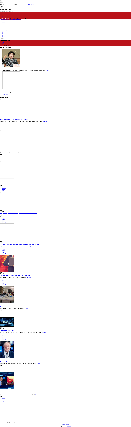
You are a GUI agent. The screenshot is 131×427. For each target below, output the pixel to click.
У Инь (3, 68)
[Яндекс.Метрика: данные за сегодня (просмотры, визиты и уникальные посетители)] (65, 424)
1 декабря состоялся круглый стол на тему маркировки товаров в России (12, 306)
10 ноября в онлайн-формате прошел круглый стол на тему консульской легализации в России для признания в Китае (19, 244)
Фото (3, 34)
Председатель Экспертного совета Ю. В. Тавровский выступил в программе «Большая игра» (15, 392)
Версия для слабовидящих (4, 18)
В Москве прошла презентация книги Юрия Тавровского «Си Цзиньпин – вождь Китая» (14, 119)
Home (3, 42)
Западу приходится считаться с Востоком (7, 330)
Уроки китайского (5, 31)
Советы (3, 43)
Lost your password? (30, 4)
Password (15, 4)
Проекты (3, 32)
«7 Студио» (69, 426)
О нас (3, 13)
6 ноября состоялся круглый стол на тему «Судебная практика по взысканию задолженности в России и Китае (18, 213)
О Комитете (4, 406)
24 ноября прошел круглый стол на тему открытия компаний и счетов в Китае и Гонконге (15, 275)
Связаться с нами (5, 408)
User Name (2, 4)
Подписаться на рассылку (6, 16)
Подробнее (45, 121)
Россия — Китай (4, 29)
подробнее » (48, 70)
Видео (3, 35)
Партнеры (3, 33)
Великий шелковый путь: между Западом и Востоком (9, 361)
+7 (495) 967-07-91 (5, 15)
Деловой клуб (4, 30)
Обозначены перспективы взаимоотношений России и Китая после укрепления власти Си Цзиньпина (17, 150)
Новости (3, 405)
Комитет (3, 22)
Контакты (3, 14)
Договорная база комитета (7, 409)
